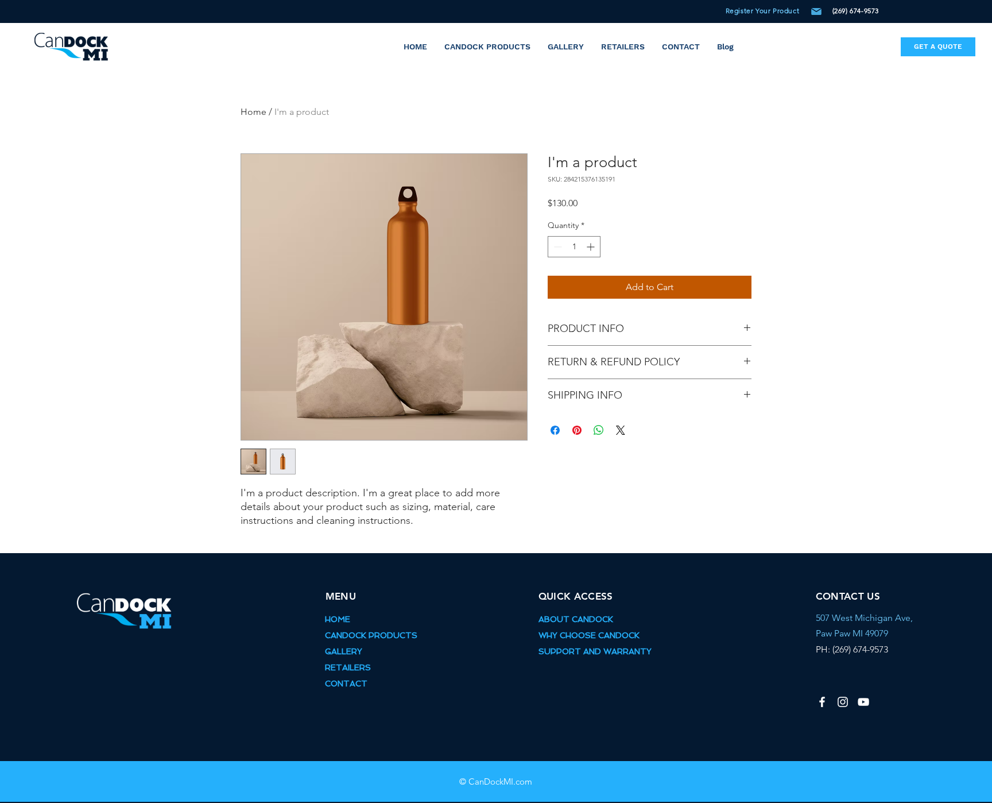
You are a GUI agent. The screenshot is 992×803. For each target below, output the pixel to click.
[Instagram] (843, 702)
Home (253, 111)
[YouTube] (863, 702)
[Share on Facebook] (555, 430)
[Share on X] (620, 430)
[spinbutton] (574, 247)
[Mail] (816, 11)
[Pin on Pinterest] (577, 430)
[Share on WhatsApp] (599, 430)
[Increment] (591, 247)
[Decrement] (556, 247)
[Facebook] (822, 702)
